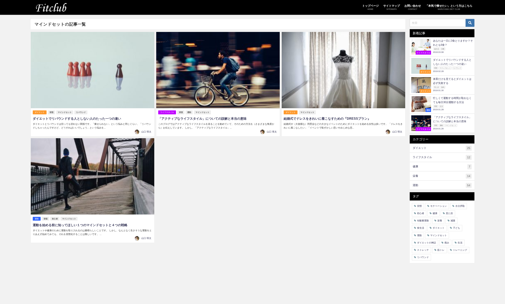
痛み (446, 243)
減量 (453, 220)
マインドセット (65, 112)
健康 (441, 166)
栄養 (441, 175)
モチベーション (438, 206)
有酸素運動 (423, 220)
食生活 (420, 228)
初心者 (55, 219)
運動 (189, 112)
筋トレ (440, 250)
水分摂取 (460, 206)
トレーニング (460, 250)
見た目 (449, 213)
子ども (456, 228)
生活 (460, 243)
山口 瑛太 (146, 132)
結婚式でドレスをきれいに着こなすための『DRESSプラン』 (327, 118)
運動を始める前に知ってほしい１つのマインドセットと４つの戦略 (80, 225)
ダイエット (40, 112)
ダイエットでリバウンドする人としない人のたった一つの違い (77, 118)
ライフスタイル (167, 112)
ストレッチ (423, 250)
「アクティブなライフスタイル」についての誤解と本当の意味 (202, 118)
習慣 (51, 112)
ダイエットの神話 (426, 243)
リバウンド (81, 112)
